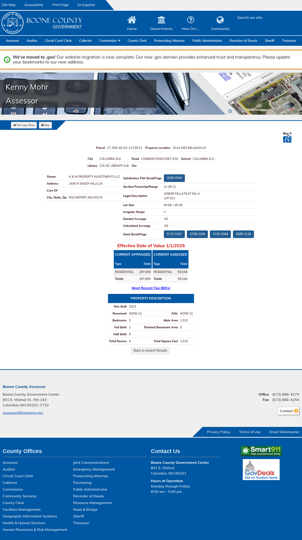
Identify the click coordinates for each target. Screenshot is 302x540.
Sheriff (270, 41)
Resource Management (92, 502)
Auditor (32, 41)
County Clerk (137, 41)
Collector (85, 41)
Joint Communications (91, 462)
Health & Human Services (24, 523)
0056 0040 (174, 178)
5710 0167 (174, 234)
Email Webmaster (284, 432)
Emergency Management (94, 469)
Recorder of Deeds (243, 41)
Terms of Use (250, 432)
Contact (285, 412)
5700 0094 (220, 234)
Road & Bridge (85, 509)
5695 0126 (243, 234)
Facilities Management (22, 509)
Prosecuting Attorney (169, 41)
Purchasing (82, 482)
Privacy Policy (218, 432)
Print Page (60, 5)
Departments (161, 28)
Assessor (12, 41)
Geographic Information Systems (30, 516)
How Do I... (191, 28)
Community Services (20, 496)
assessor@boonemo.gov (23, 412)
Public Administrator (207, 41)
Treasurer (289, 41)
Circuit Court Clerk (58, 41)
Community (220, 28)
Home (132, 28)
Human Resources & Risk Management (35, 529)
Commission (108, 41)
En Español (86, 5)
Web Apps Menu (25, 125)
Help (46, 125)
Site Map (8, 5)
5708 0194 (197, 234)
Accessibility (33, 5)
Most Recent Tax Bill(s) (151, 288)
